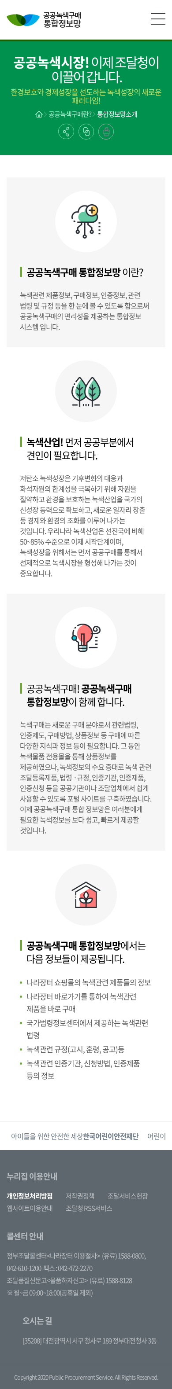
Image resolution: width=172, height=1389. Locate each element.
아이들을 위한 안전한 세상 (74, 1136)
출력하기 (106, 132)
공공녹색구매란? (70, 114)
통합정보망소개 (117, 114)
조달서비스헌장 (128, 1196)
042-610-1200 (24, 1268)
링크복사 (86, 132)
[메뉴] (158, 19)
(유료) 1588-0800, (124, 1255)
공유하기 (66, 131)
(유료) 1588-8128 (111, 1280)
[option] (75, 1135)
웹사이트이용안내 (29, 1208)
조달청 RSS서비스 (89, 1208)
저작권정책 (80, 1196)
